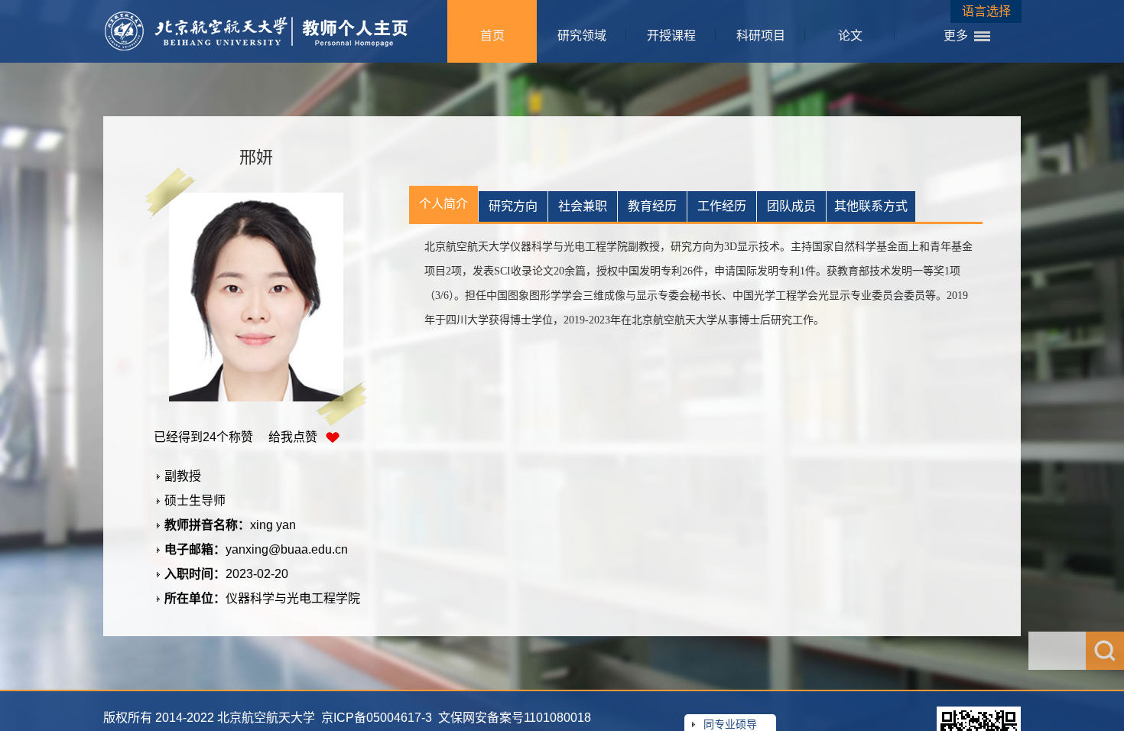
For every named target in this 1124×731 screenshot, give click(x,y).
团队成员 (791, 206)
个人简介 (443, 203)
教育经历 (652, 206)
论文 (850, 35)
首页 (492, 35)
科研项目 (760, 35)
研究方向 (513, 206)
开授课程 (671, 35)
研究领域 (581, 35)
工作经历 (721, 206)
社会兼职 (582, 206)
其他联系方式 (871, 206)
